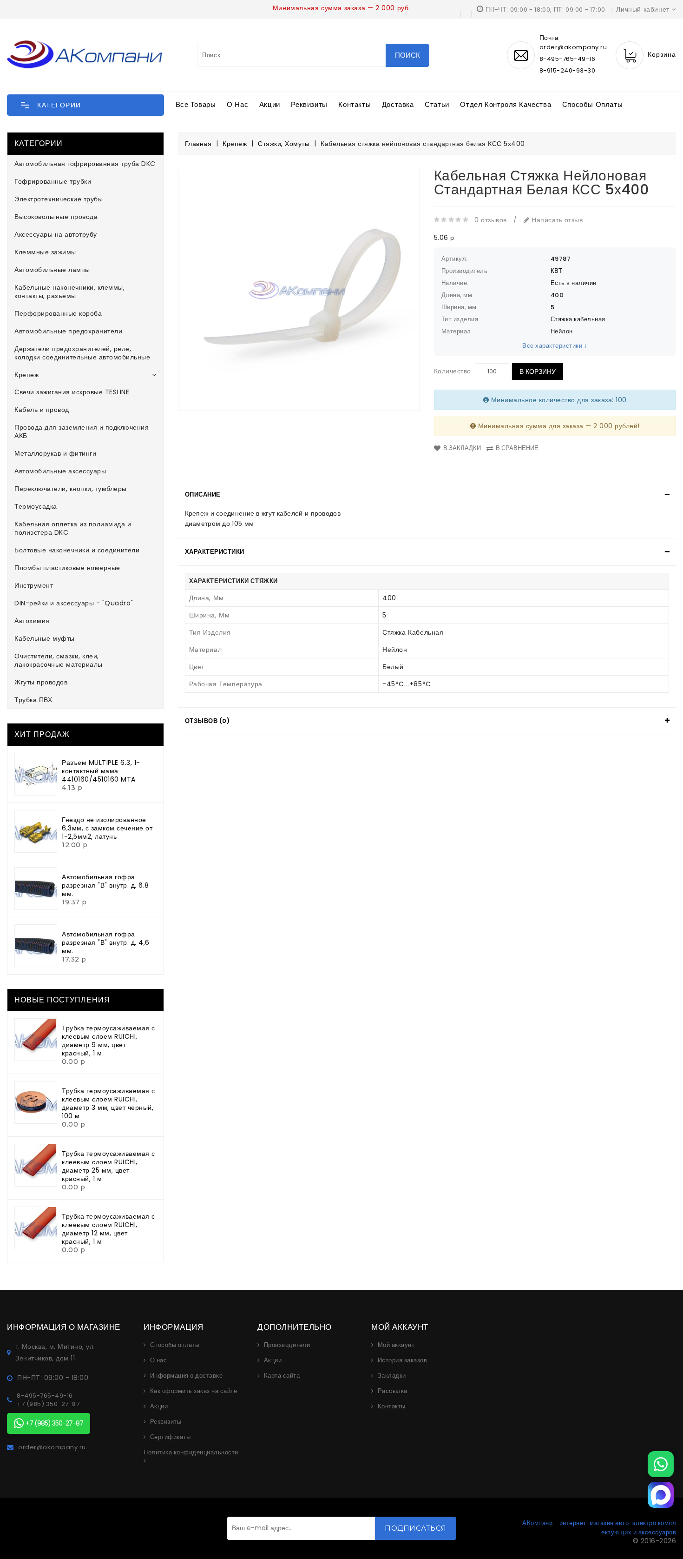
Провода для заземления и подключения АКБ (81, 431)
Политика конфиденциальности (191, 1452)
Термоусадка (35, 506)
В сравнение (517, 448)
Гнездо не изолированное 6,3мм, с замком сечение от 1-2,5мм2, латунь (107, 828)
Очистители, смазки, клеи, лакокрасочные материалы (58, 660)
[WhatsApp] (661, 1464)
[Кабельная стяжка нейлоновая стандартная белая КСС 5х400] (299, 290)
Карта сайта (282, 1376)
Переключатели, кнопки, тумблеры (70, 488)
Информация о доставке (186, 1376)
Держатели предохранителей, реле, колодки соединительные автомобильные (82, 353)
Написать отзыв (556, 220)
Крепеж (26, 374)
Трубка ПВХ (33, 699)
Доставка (398, 104)
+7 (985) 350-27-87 (48, 1404)
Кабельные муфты (44, 638)
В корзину (537, 371)
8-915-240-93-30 (567, 70)
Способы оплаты (592, 104)
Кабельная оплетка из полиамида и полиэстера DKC (72, 528)
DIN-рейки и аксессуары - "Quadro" (73, 603)
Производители (287, 1345)
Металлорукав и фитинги (55, 453)
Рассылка (392, 1391)
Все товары (196, 104)
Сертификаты (170, 1437)
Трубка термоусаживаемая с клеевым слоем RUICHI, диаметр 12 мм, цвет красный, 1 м (108, 1229)
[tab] (427, 494)
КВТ (557, 270)
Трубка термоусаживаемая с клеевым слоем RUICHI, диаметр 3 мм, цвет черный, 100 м (108, 1103)
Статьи (437, 104)
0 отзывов (490, 220)
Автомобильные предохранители (68, 331)
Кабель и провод (41, 409)
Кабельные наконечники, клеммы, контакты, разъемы (69, 291)
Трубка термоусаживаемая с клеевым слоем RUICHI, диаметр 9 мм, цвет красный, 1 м (108, 1040)
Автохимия (32, 620)
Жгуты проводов (40, 682)
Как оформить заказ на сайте (193, 1391)
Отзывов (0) (207, 720)
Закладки (392, 1376)
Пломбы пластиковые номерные (67, 567)
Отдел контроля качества (505, 104)
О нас (237, 104)
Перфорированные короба (58, 313)
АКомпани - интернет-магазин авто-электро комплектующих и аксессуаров (599, 1528)
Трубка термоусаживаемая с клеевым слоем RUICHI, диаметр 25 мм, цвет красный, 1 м (108, 1166)
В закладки (462, 448)
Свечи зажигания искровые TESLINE (71, 392)
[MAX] (661, 1495)
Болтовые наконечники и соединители (76, 550)
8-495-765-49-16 (567, 58)
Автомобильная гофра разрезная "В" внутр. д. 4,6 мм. (106, 942)
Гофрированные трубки (52, 181)
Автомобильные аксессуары (60, 471)
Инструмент (33, 585)
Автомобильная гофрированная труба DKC (85, 163)
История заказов (402, 1360)
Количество (452, 371)
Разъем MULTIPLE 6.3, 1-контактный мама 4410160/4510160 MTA (101, 771)
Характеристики (214, 551)
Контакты (354, 104)
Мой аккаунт (396, 1345)
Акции (269, 104)
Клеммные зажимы (45, 252)
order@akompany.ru (52, 1447)
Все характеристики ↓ (554, 345)
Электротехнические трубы (58, 199)
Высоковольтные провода (56, 216)
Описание (203, 494)
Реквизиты (309, 104)
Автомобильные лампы (52, 269)
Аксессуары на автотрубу (55, 234)
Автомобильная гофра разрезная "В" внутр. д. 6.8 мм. (105, 885)
